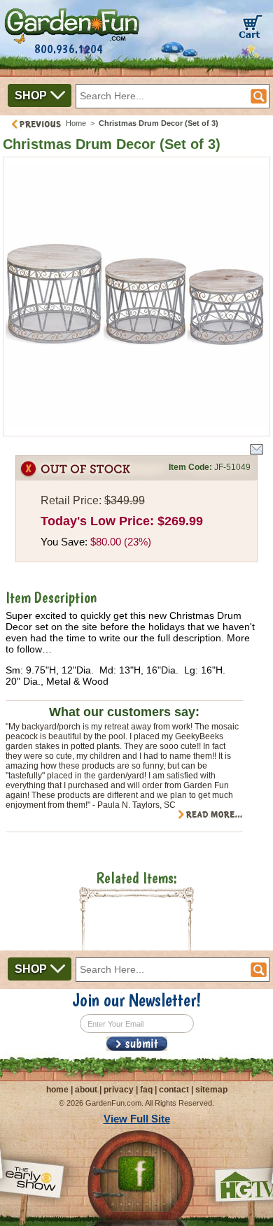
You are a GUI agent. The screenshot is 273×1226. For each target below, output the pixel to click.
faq (146, 1090)
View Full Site (137, 1119)
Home (76, 123)
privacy (119, 1090)
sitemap (211, 1090)
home (57, 1090)
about (86, 1090)
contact (174, 1090)
